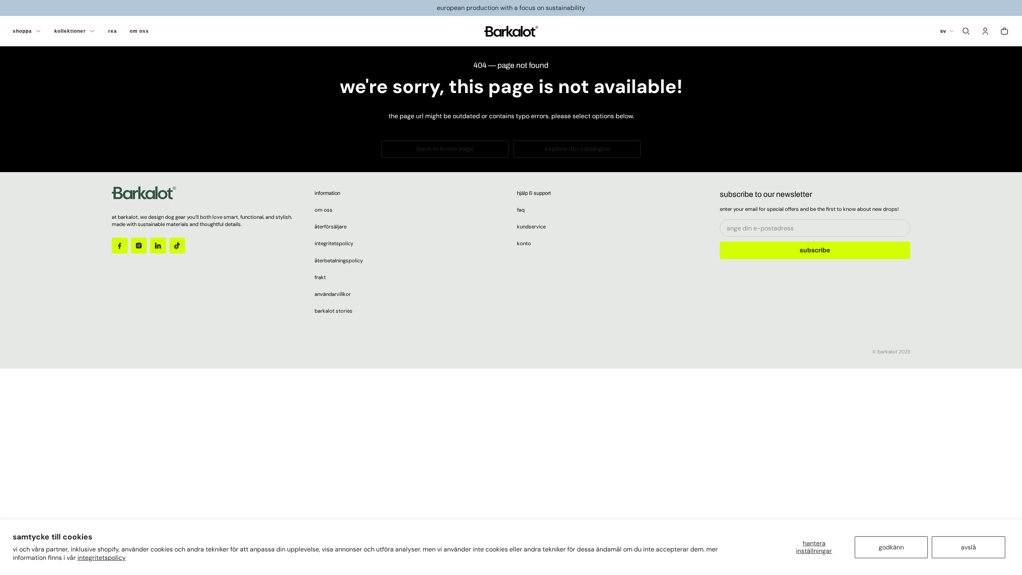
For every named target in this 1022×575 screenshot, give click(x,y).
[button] (966, 31)
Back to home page (445, 148)
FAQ (521, 209)
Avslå (968, 547)
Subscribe (815, 250)
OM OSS (324, 209)
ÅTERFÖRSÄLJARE (331, 226)
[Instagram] (139, 246)
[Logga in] (985, 31)
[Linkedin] (158, 246)
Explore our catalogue (577, 148)
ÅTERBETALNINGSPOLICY (339, 260)
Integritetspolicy (101, 557)
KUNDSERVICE (531, 226)
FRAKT (320, 277)
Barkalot (887, 351)
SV (943, 31)
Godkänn (891, 547)
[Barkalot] (511, 31)
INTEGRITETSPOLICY (334, 243)
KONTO (524, 243)
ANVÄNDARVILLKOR (333, 294)
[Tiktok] (177, 246)
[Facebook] (120, 246)
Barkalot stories (334, 310)
